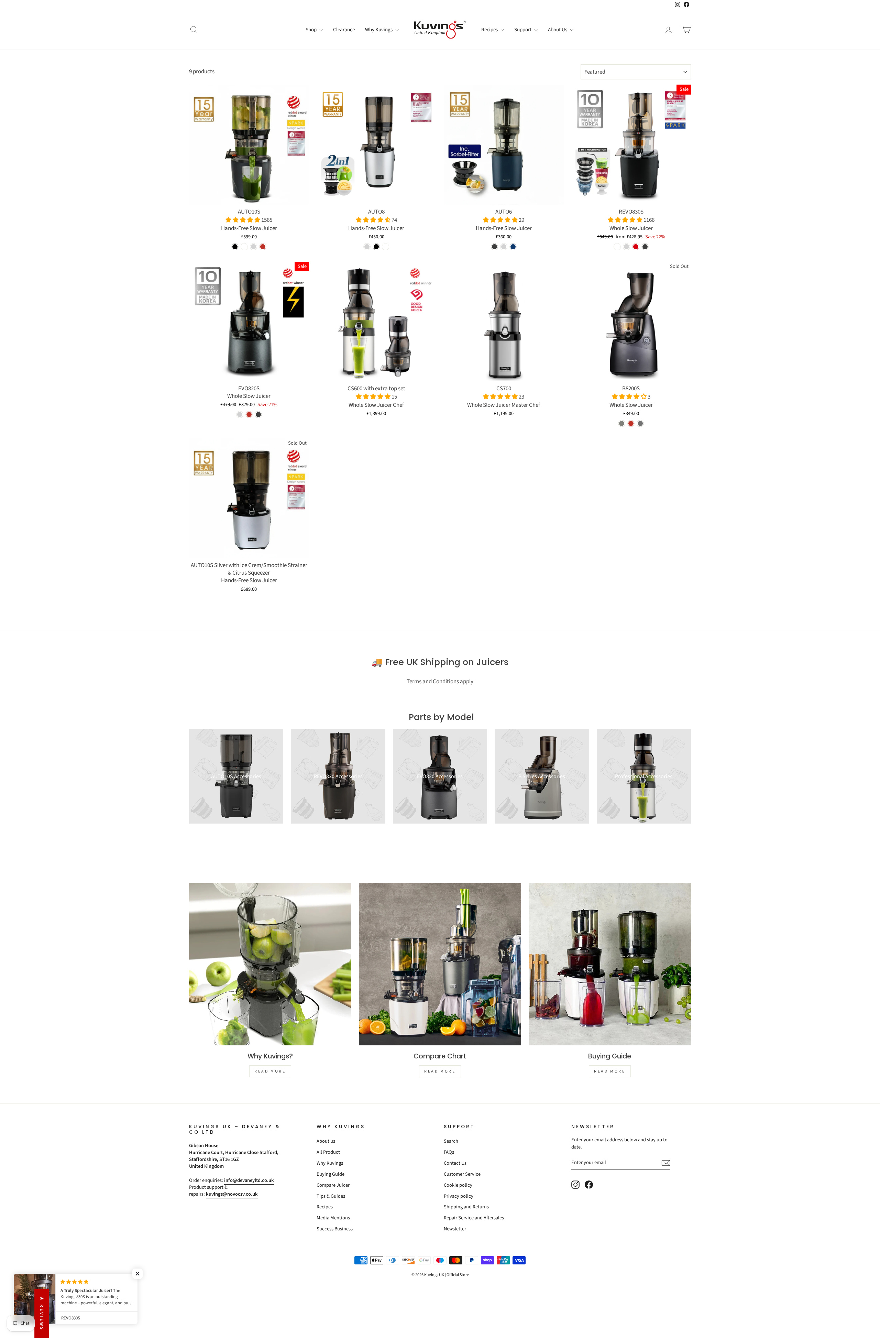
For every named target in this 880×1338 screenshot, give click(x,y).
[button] (243, 220)
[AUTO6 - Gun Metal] (494, 246)
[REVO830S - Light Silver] (626, 246)
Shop (312, 29)
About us (326, 1141)
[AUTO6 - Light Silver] (503, 246)
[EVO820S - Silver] (239, 414)
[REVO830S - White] (617, 246)
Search (451, 1141)
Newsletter (455, 1228)
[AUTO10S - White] (244, 246)
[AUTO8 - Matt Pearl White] (385, 246)
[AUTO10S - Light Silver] (253, 246)
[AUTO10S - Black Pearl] (235, 246)
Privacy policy (458, 1196)
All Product (328, 1152)
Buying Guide (330, 1174)
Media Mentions (333, 1217)
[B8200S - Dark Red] (631, 423)
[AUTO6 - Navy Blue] (513, 246)
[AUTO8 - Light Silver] (367, 246)
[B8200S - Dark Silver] (621, 423)
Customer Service (462, 1174)
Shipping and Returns (466, 1206)
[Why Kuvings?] (270, 964)
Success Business (335, 1228)
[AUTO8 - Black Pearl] (376, 246)
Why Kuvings (379, 29)
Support (523, 29)
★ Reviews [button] (41, 1313)
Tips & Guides (331, 1196)
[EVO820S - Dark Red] (249, 414)
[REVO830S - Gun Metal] (645, 246)
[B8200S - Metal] (640, 423)
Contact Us (455, 1163)
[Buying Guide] (610, 964)
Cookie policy (458, 1185)
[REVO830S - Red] (635, 246)
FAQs (449, 1152)
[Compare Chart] (440, 964)
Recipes (490, 29)
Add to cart (249, 196)
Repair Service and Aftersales (474, 1217)
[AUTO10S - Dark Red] (263, 246)
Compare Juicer (333, 1185)
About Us (558, 29)
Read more (270, 1071)
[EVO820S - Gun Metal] (258, 414)
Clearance (344, 29)
